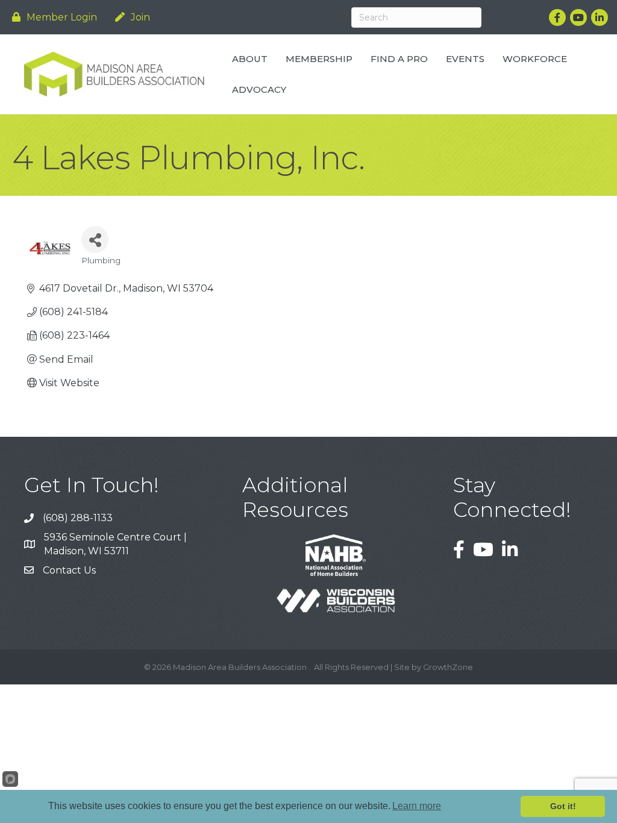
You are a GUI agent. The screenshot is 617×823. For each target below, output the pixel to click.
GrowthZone (448, 667)
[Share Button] (94, 239)
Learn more (416, 806)
